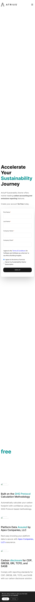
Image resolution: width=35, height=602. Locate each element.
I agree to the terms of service (15, 259)
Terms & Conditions (18, 251)
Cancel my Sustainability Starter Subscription (15, 263)
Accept (5, 599)
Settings (14, 599)
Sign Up (17, 270)
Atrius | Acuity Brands (9, 4)
